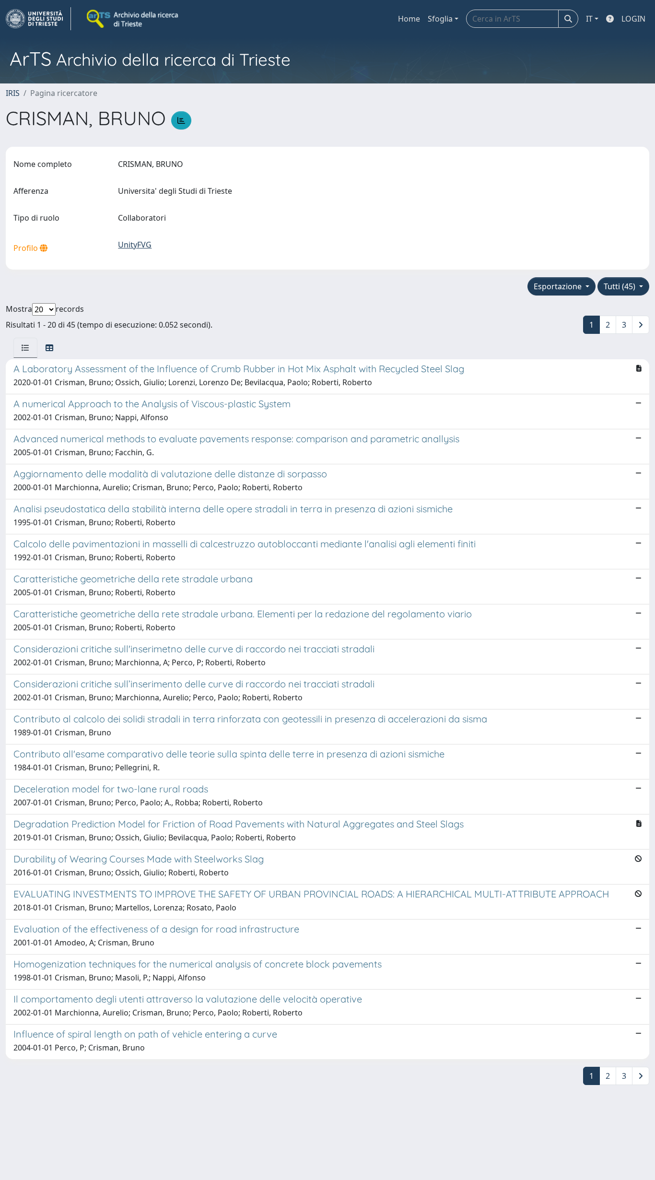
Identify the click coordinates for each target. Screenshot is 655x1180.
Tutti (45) (620, 286)
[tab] (25, 348)
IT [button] (589, 18)
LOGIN (633, 18)
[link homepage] (38, 18)
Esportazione (559, 286)
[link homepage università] (133, 18)
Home (409, 18)
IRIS (13, 93)
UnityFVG (135, 244)
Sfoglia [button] (440, 18)
